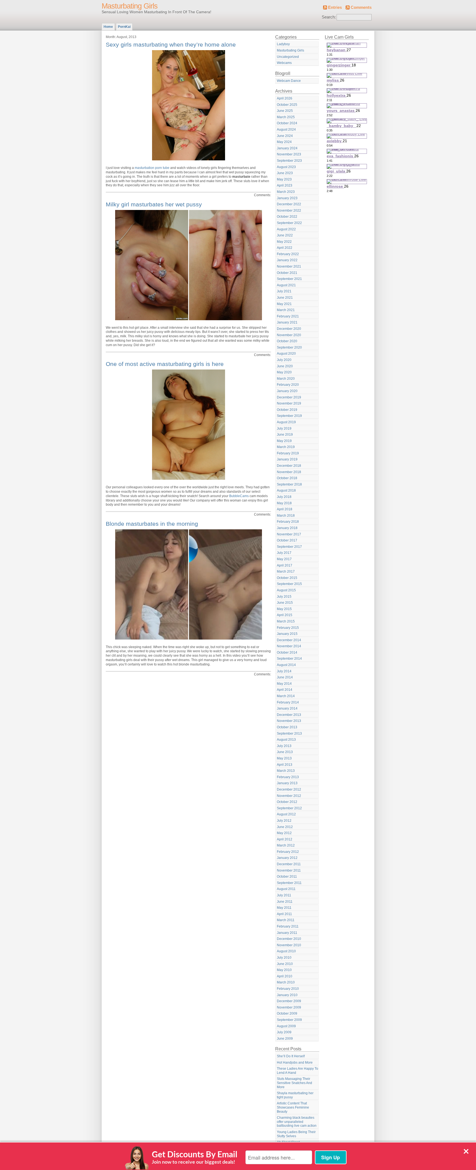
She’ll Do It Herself (291, 1056)
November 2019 (289, 403)
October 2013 (287, 727)
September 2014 (289, 659)
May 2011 (284, 908)
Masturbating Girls (130, 6)
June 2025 (285, 111)
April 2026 (284, 98)
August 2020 (286, 353)
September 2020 (289, 347)
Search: (329, 17)
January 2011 (287, 933)
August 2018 (286, 490)
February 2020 (288, 385)
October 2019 (287, 410)
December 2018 (289, 466)
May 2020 (284, 372)
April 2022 (284, 248)
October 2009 (287, 1013)
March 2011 (285, 920)
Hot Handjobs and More (295, 1062)
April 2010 (284, 976)
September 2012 (289, 808)
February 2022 (288, 254)
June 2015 (285, 603)
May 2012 (284, 833)
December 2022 (289, 204)
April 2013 (284, 765)
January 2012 (287, 858)
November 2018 (289, 472)
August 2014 (286, 665)
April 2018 (284, 509)
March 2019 (286, 447)
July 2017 (284, 553)
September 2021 (289, 279)
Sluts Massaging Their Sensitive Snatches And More (294, 1083)
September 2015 (289, 584)
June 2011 (285, 902)
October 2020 (287, 341)
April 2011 (284, 914)
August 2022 (286, 229)
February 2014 (288, 702)
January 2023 (287, 198)
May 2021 (284, 304)
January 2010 (287, 995)
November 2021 (289, 266)
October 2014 (287, 652)
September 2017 (289, 547)
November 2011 (289, 870)
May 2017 (284, 559)
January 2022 (287, 260)
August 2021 (286, 285)
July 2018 (284, 497)
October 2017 (287, 540)
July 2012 (284, 821)
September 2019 (289, 416)
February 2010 (288, 989)
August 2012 (286, 814)
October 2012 (287, 802)
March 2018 (286, 515)
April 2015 (284, 615)
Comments (361, 7)
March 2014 (286, 696)
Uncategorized (288, 57)
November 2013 (289, 721)
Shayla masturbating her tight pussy (295, 1095)
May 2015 (284, 609)
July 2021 (284, 291)
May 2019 (284, 441)
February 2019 (288, 453)
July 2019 (284, 428)
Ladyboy (283, 44)
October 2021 (287, 273)
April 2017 (284, 565)
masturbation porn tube (152, 168)
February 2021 (288, 316)
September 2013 (289, 733)
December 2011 (289, 864)
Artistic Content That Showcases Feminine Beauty (293, 1107)
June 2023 (285, 173)
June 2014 (285, 677)
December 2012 (289, 789)
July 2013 (284, 746)
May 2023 (284, 179)
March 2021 (286, 310)
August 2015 (286, 590)
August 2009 (286, 1026)
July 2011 (284, 895)
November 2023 (289, 154)
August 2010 (286, 951)
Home (108, 27)
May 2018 (284, 503)
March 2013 (286, 771)
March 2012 (286, 845)
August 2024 (286, 129)
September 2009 (289, 1020)
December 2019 (289, 397)
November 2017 (289, 534)
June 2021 (285, 298)
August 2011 (286, 889)
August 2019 (286, 422)
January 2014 (287, 708)
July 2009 (284, 1032)
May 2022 (284, 242)
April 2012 (284, 839)
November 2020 (289, 335)
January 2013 (287, 783)
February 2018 (288, 522)
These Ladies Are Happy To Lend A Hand (297, 1071)
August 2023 (286, 167)
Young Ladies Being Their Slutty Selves (296, 1134)
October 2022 (287, 217)
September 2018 (289, 484)
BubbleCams (239, 496)
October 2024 (287, 123)
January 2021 (287, 322)
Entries (335, 7)
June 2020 (285, 366)
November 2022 (289, 210)
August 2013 (286, 740)
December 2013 (289, 715)
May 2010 (284, 970)
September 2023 (289, 161)
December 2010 (289, 939)
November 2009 (289, 1007)
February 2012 (288, 852)
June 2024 (285, 136)
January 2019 (287, 459)
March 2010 (286, 982)
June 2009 (285, 1038)
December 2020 (289, 329)
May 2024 (284, 142)
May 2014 (284, 684)
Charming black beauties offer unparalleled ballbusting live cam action (297, 1122)
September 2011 (289, 883)
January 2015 (287, 634)
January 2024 (287, 148)
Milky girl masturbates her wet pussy (154, 204)
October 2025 (287, 105)
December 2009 (289, 1001)
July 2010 (284, 957)
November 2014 (289, 646)
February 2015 (288, 628)
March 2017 (286, 571)
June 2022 (285, 235)
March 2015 (286, 621)
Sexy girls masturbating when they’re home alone (171, 44)
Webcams (284, 63)
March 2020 (286, 379)
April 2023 (284, 185)
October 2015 (287, 578)
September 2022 (289, 223)
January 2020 (287, 391)
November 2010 (289, 945)
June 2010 (285, 964)
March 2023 (286, 192)
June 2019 (285, 434)
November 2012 (289, 796)
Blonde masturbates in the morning (152, 524)
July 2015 (284, 597)
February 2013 (288, 777)
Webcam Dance (289, 81)
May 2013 (284, 758)
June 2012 (285, 827)
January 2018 (287, 528)
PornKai (124, 27)
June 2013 (285, 752)
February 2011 (288, 926)
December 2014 (289, 640)
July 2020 (284, 360)
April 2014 (284, 690)
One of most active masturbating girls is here (165, 364)
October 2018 (287, 478)
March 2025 (286, 117)
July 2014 (284, 671)
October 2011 (287, 876)
